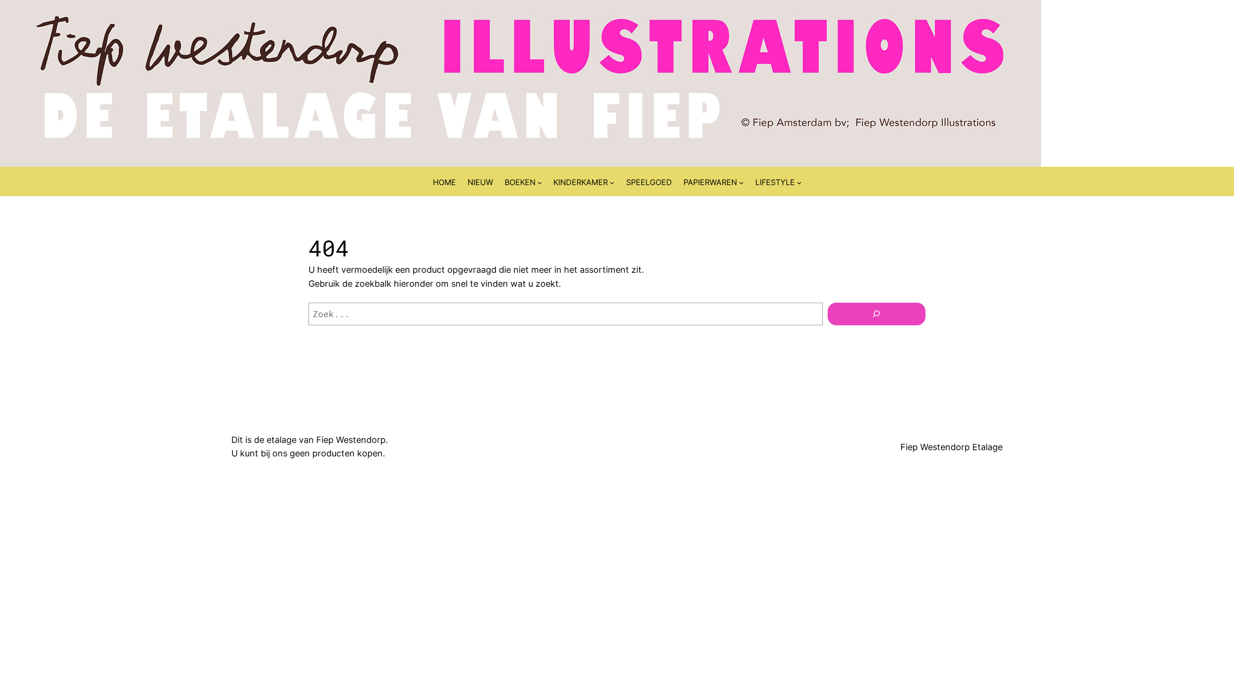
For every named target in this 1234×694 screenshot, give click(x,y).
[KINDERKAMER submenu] (612, 182)
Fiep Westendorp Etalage (951, 447)
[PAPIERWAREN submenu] (741, 182)
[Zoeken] (877, 314)
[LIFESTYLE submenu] (799, 182)
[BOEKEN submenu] (539, 182)
